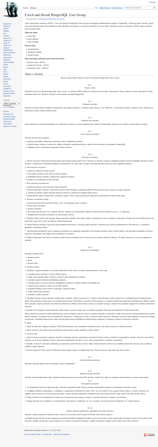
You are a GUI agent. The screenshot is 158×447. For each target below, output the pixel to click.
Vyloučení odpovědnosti (61, 434)
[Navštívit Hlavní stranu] (11, 10)
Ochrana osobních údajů (32, 434)
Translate (11, 107)
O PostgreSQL (47, 434)
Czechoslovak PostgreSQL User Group (51, 19)
